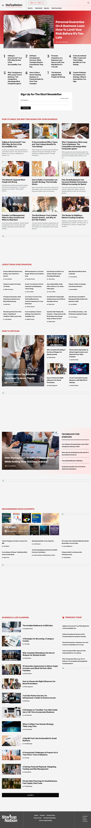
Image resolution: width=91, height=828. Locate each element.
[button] (3, 5)
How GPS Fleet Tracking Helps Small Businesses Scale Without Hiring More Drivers (56, 299)
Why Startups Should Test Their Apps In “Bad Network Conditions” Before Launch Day (12, 314)
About (36, 815)
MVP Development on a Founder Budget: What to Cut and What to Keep (34, 274)
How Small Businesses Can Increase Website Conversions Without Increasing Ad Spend (74, 182)
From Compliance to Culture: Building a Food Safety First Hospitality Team (33, 314)
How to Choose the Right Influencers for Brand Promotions (55, 380)
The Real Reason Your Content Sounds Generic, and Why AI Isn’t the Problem (44, 217)
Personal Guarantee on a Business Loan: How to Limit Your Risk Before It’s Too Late (70, 29)
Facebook (85, 816)
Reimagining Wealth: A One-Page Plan (43, 541)
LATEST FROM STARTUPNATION (17, 264)
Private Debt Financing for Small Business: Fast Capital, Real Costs (40, 782)
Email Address (25, 100)
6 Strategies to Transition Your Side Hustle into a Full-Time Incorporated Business (40, 711)
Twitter (84, 818)
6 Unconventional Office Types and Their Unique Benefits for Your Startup (44, 144)
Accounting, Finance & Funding (13, 369)
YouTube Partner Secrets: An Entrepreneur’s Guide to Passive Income (39, 697)
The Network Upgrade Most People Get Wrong (13, 181)
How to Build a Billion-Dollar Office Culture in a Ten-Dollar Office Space (55, 286)
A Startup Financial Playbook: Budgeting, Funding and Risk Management (40, 768)
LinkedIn (85, 819)
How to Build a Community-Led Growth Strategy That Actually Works (44, 182)
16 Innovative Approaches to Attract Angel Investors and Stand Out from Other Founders (40, 668)
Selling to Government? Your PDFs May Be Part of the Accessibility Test (14, 144)
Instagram (85, 821)
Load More (30, 795)
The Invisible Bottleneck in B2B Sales (72, 460)
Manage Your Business (11, 453)
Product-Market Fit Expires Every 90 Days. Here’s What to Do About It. (12, 274)
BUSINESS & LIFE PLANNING (15, 617)
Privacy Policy (50, 815)
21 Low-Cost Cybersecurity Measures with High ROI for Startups (78, 380)
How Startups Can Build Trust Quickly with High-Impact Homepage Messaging (55, 274)
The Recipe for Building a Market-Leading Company (73, 216)
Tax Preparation (26, 369)
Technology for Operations (25, 453)
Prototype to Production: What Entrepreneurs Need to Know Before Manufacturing (12, 299)
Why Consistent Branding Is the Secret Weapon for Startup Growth (56, 352)
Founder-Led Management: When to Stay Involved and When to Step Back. (13, 217)
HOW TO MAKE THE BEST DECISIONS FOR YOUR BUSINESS (29, 119)
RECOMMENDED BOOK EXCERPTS (18, 509)
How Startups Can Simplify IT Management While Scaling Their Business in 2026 (78, 299)
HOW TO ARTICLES (11, 331)
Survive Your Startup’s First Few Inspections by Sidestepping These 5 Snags (34, 286)
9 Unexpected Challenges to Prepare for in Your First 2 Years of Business (40, 753)
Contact (42, 815)
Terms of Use (38, 818)
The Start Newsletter (49, 818)
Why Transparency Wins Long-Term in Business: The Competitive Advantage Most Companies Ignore (75, 145)
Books (7, 518)
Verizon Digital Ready (45, 820)
